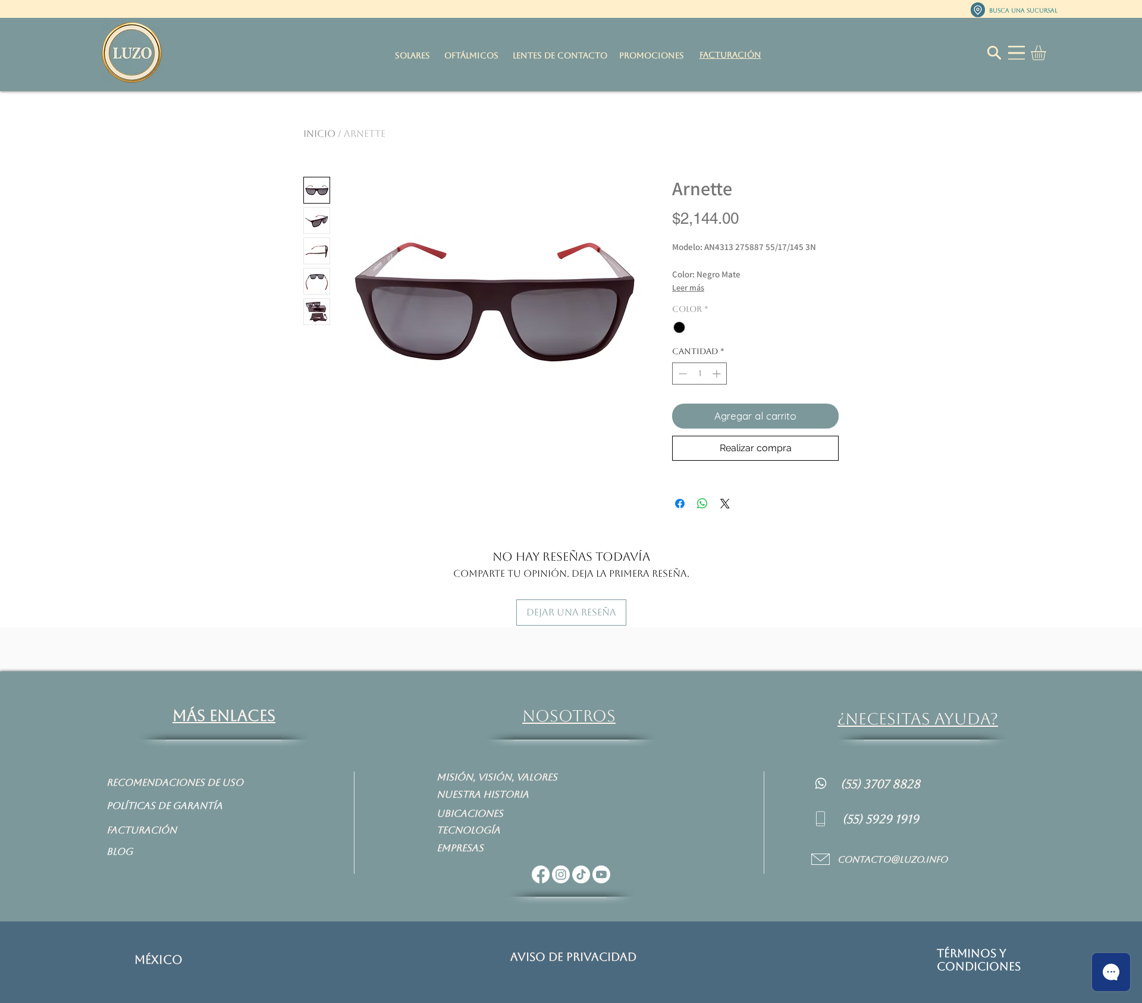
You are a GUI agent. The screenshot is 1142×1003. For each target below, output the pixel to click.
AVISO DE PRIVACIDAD (573, 956)
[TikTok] (581, 874)
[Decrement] (681, 373)
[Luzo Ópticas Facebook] (541, 874)
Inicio (319, 133)
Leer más (688, 287)
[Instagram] (561, 874)
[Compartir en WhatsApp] (702, 503)
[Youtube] (601, 874)
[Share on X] (725, 503)
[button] (1047, 52)
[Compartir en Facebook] (680, 503)
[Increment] (717, 373)
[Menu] (1016, 52)
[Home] (820, 783)
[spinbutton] (699, 373)
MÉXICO (158, 959)
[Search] (994, 52)
